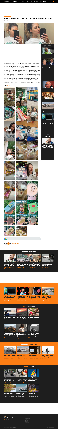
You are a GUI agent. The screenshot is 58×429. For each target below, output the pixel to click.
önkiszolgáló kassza (24, 382)
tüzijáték (29, 397)
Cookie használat (27, 422)
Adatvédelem (26, 421)
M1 (13, 382)
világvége (18, 321)
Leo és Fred (24, 359)
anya (18, 243)
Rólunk (26, 419)
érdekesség (14, 243)
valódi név (22, 300)
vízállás (23, 397)
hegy (7, 337)
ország (7, 300)
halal (33, 337)
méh (22, 337)
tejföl (5, 268)
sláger (34, 300)
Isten (5, 321)
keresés (10, 397)
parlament (32, 398)
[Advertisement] (29, 8)
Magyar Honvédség (7, 382)
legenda (52, 359)
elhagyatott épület (7, 360)
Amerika (43, 267)
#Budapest (36, 398)
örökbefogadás (30, 322)
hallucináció (6, 322)
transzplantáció (18, 337)
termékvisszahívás (32, 382)
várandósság (18, 338)
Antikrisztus (18, 322)
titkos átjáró (35, 359)
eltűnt (7, 397)
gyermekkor (34, 321)
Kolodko (18, 359)
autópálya (6, 383)
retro (31, 300)
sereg (12, 382)
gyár (12, 360)
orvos (7, 321)
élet (31, 337)
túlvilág (29, 337)
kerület (48, 300)
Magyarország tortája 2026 (9, 267)
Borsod (7, 359)
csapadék (18, 398)
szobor (21, 359)
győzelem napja (21, 267)
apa (8, 337)
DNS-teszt (29, 321)
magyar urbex (11, 359)
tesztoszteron (10, 321)
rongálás (18, 360)
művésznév (26, 300)
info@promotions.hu (7, 419)
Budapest (44, 300)
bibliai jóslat (22, 321)
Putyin (18, 267)
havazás (46, 267)
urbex (5, 359)
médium (35, 337)
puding (29, 383)
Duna (5, 397)
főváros (9, 300)
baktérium (32, 383)
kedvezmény (18, 383)
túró (14, 267)
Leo (26, 359)
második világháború (32, 267)
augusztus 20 (33, 397)
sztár (19, 300)
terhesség (22, 338)
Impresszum (26, 420)
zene (36, 300)
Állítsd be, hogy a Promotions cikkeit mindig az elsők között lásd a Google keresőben (20, 238)
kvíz (5, 300)
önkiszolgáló (18, 382)
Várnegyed (31, 359)
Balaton (43, 359)
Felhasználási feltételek (27, 418)
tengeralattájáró (47, 359)
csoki (36, 382)
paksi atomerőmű (19, 397)
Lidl (28, 382)
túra (5, 337)
